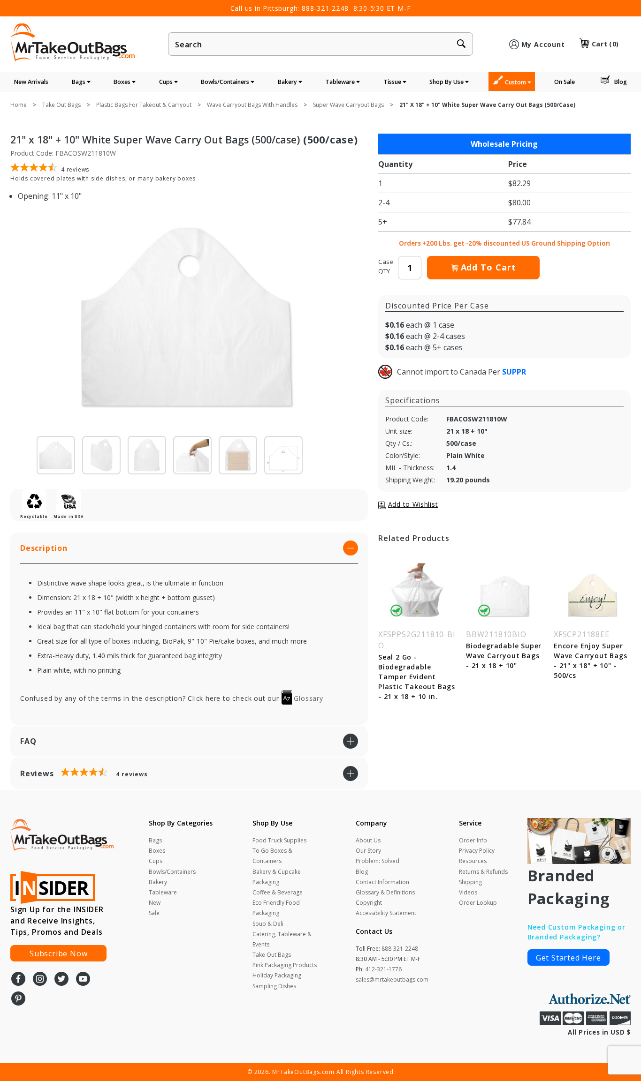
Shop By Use (447, 82)
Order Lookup (478, 903)
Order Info (473, 840)
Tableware (340, 82)
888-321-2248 (325, 8)
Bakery (288, 82)
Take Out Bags (271, 955)
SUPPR (514, 372)
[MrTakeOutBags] (72, 43)
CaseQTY (385, 266)
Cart (605, 43)
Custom (516, 82)
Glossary (307, 698)
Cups (166, 82)
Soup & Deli (267, 924)
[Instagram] (40, 980)
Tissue (393, 82)
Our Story (368, 851)
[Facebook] (18, 980)
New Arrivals (31, 82)
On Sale (564, 82)
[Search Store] (461, 44)
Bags (79, 82)
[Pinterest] (18, 999)
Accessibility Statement (386, 913)
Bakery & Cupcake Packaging (276, 877)
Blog (620, 82)
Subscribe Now (58, 953)
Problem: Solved (377, 861)
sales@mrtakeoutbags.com (392, 979)
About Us (368, 840)
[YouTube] (83, 980)
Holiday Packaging (276, 975)
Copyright (369, 903)
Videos (468, 892)
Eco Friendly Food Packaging (276, 908)
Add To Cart (488, 267)
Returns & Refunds (483, 872)
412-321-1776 (383, 969)
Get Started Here (568, 958)
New (154, 903)
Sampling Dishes (274, 986)
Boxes (123, 82)
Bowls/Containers (226, 82)
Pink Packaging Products (284, 965)
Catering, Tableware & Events (282, 939)
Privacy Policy (477, 851)
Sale (154, 913)
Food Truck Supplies (279, 840)
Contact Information (382, 882)
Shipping (470, 882)
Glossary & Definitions (385, 892)
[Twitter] (61, 980)
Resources (473, 861)
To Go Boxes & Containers (272, 856)
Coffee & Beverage (277, 892)
